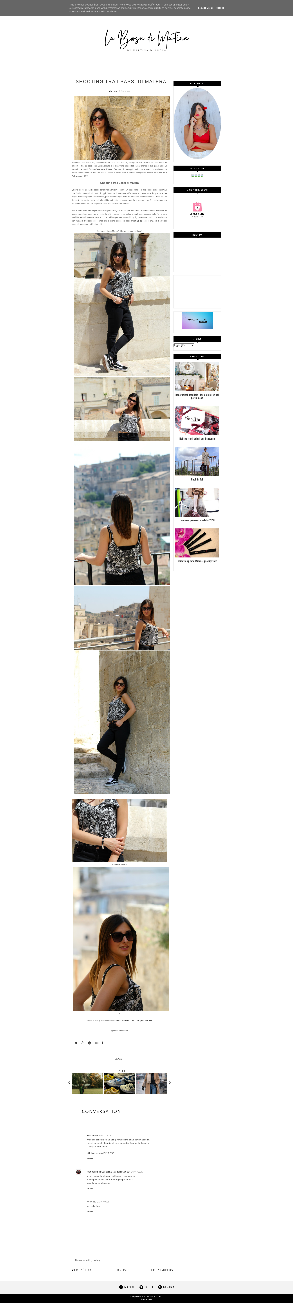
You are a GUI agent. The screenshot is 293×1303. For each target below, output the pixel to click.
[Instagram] (193, 176)
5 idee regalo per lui (118, 1179)
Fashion (118, 1058)
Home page (122, 1270)
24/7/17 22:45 (137, 1172)
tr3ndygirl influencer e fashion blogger (108, 1172)
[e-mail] (202, 176)
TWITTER (135, 1020)
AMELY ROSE (107, 1153)
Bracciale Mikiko (119, 864)
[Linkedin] (199, 176)
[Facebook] (196, 176)
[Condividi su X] (74, 1043)
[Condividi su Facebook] (101, 1043)
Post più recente (84, 1270)
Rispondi (90, 1158)
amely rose (92, 1135)
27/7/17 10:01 (103, 1201)
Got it (220, 8)
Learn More (205, 8)
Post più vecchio (161, 1270)
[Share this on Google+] (81, 1043)
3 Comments (125, 91)
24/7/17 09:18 (105, 1135)
